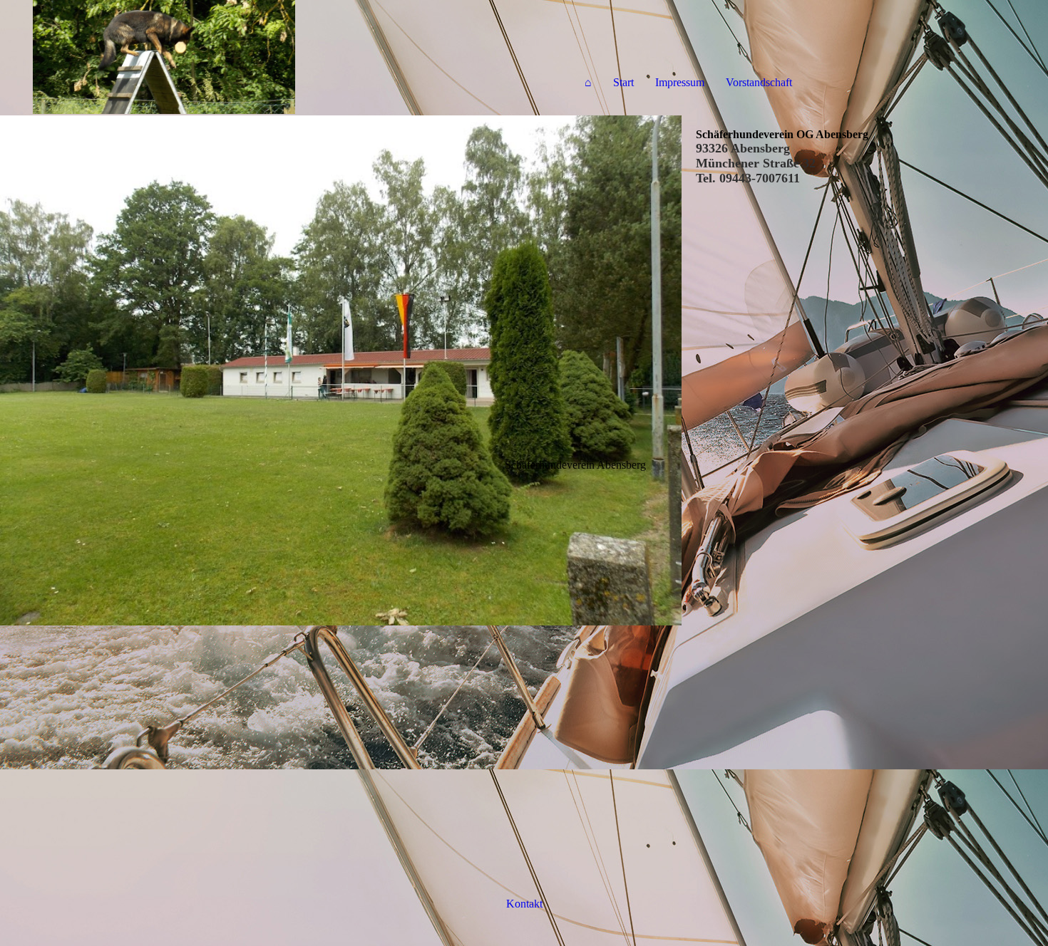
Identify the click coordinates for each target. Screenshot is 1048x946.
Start (623, 82)
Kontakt (524, 904)
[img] (164, 57)
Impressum (679, 82)
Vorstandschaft (759, 82)
